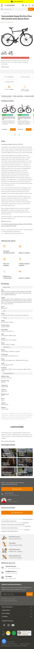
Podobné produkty (6, 96)
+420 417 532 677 (8, 493)
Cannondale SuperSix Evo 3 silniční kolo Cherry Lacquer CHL (8, 118)
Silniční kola (6, 13)
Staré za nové (10, 81)
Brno (15, 578)
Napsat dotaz (18, 489)
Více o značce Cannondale (8, 441)
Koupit (12, 129)
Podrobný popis (5, 66)
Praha (6, 578)
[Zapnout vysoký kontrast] (4, 641)
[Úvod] (9, 5)
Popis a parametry (18, 96)
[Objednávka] (32, 5)
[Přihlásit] (23, 5)
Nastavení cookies (25, 643)
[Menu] (2, 5)
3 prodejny (8, 576)
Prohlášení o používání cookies (9, 643)
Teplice (11, 578)
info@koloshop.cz (11, 571)
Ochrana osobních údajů (7, 642)
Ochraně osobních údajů (11, 600)
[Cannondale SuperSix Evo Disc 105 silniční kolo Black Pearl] (17, 37)
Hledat (31, 9)
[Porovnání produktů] (26, 5)
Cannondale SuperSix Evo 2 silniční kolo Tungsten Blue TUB (24, 118)
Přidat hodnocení (18, 512)
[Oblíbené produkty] (29, 5)
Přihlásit (29, 594)
